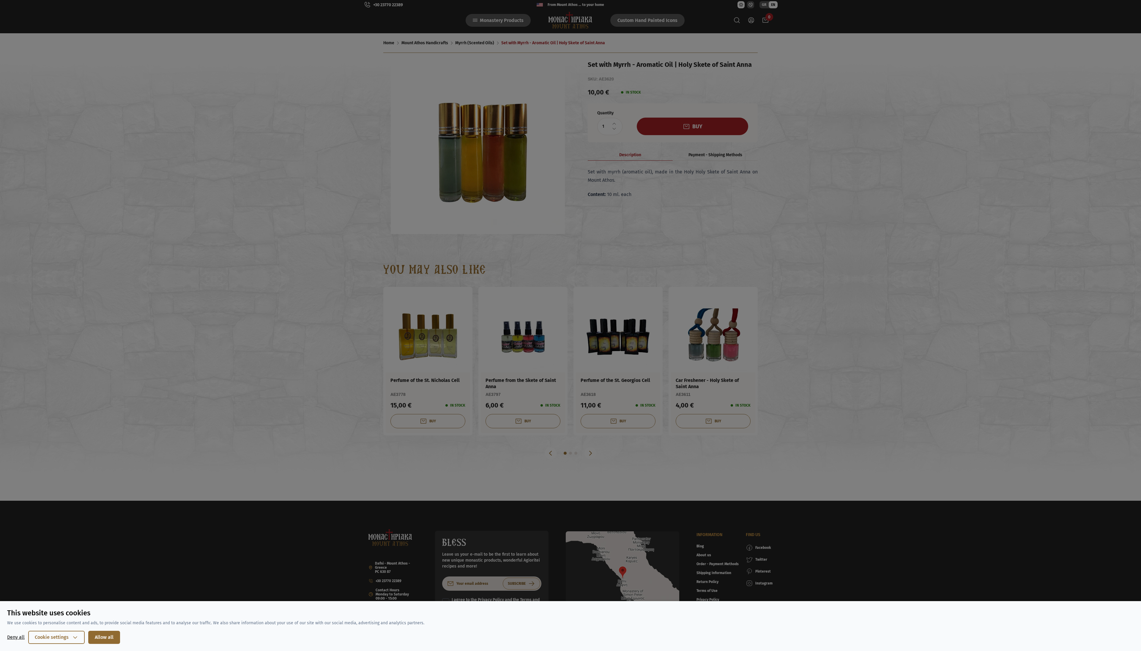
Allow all (104, 637)
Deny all (16, 637)
